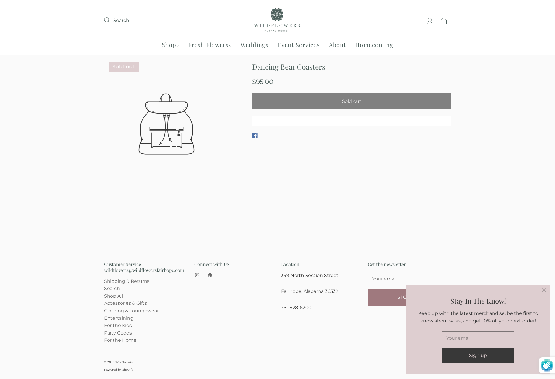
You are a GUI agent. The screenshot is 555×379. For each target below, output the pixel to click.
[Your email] (409, 279)
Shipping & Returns (126, 281)
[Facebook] (255, 135)
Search (121, 20)
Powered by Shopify (118, 369)
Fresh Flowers (208, 44)
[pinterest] (210, 275)
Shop (169, 44)
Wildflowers (124, 362)
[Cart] (444, 20)
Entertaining (119, 318)
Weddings (254, 44)
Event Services (299, 44)
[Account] (430, 20)
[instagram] (197, 275)
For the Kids (118, 325)
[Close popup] (544, 291)
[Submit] (110, 19)
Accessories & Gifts (125, 303)
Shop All (113, 296)
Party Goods (118, 333)
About (337, 44)
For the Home (120, 340)
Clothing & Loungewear (131, 310)
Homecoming (374, 44)
